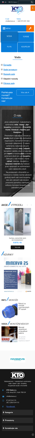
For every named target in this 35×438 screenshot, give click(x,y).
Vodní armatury (10, 69)
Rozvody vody (9, 74)
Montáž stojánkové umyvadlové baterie (22, 330)
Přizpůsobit (18, 435)
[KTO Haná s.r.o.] (17, 15)
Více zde (17, 247)
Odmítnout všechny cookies (19, 430)
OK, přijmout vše (19, 425)
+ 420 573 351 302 (23, 21)
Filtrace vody (9, 83)
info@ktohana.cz (10, 21)
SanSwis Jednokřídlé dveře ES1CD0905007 (17, 239)
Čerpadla (7, 65)
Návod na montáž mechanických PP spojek (23, 306)
